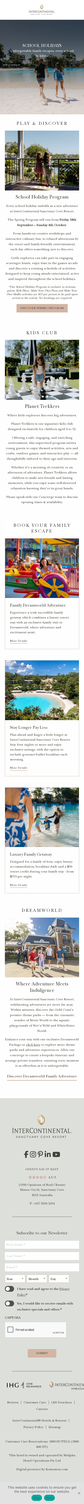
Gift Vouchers (61, 1402)
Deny (49, 1497)
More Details (18, 640)
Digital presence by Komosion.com (42, 1469)
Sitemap (55, 1427)
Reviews (13, 1402)
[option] (42, 160)
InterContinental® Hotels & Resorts (39, 1420)
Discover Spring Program (42, 308)
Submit (42, 1353)
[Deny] (79, 1493)
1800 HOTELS (59, 1441)
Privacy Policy (33, 1427)
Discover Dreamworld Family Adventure (42, 1076)
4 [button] (46, 186)
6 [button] (55, 186)
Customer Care (35, 1402)
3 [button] (42, 186)
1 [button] (33, 186)
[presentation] (36, 1330)
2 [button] (37, 186)
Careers (42, 1409)
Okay (36, 1497)
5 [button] (51, 186)
